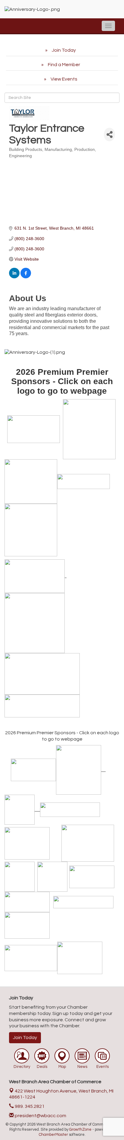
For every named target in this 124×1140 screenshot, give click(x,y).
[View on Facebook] (25, 276)
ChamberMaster (53, 1134)
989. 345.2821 (29, 1106)
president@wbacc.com (40, 1115)
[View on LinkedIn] (14, 276)
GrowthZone (80, 1129)
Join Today (25, 1037)
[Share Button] (109, 134)
